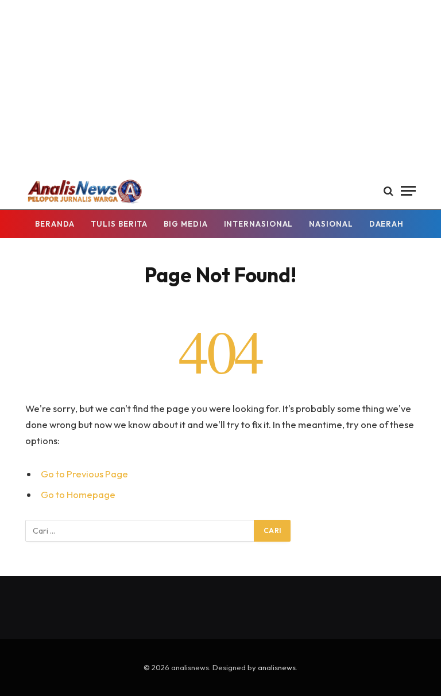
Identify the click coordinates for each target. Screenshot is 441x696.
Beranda (55, 223)
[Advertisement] (220, 86)
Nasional (331, 223)
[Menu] (408, 191)
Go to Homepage (78, 494)
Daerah (386, 223)
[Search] (388, 191)
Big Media (185, 223)
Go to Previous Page (84, 474)
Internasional (258, 223)
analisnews (277, 667)
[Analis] (84, 190)
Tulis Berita (119, 223)
